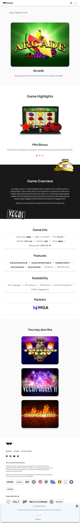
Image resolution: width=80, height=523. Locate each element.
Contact (16, 454)
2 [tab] (39, 158)
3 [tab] (42, 158)
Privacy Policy (26, 454)
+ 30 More (10, 492)
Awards (9, 454)
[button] (77, 506)
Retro (60, 243)
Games (18, 12)
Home (11, 12)
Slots (29, 239)
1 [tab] (37, 158)
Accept (39, 515)
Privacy (38, 519)
